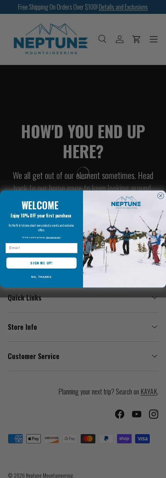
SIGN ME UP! (41, 263)
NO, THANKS (41, 277)
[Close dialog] (161, 195)
